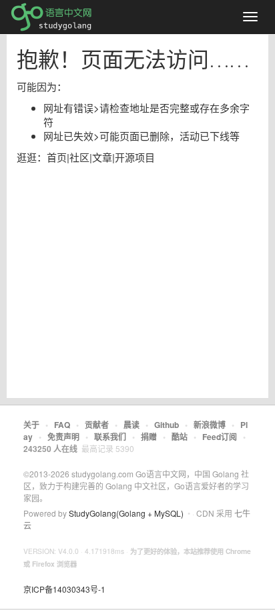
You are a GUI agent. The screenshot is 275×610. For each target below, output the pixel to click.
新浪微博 (210, 425)
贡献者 (97, 425)
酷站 (180, 437)
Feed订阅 (219, 437)
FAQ (62, 425)
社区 (79, 157)
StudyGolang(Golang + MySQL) (126, 513)
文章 (102, 157)
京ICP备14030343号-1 (64, 589)
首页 (57, 157)
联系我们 (110, 437)
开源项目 (135, 157)
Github (166, 425)
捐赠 (149, 437)
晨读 (131, 425)
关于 (31, 425)
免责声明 (63, 437)
